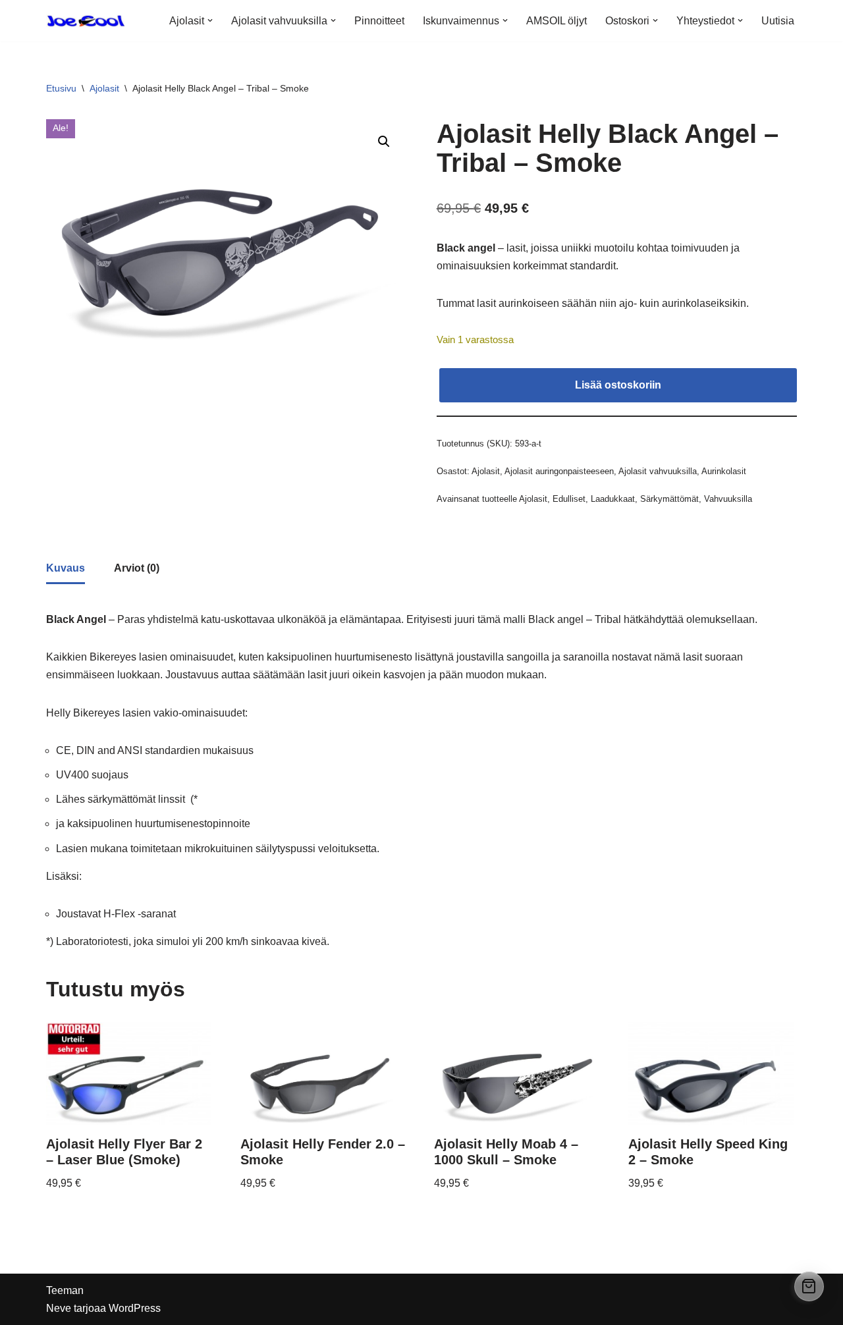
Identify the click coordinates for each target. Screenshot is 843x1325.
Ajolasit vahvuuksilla (657, 471)
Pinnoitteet (379, 20)
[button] (210, 20)
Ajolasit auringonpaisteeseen (559, 471)
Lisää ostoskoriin (618, 385)
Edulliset (569, 499)
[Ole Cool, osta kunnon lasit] (85, 21)
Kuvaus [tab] (65, 568)
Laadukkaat (613, 499)
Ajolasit (104, 88)
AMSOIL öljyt (556, 20)
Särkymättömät (669, 499)
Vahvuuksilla (728, 499)
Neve (58, 1308)
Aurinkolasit (723, 471)
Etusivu (61, 88)
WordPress (135, 1308)
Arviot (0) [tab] (136, 568)
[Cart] (809, 1286)
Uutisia (777, 20)
